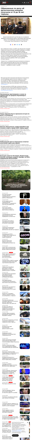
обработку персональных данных (17, 430)
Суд (5, 16)
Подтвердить (15, 435)
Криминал (2, 16)
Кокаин (7, 16)
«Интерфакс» (4, 84)
